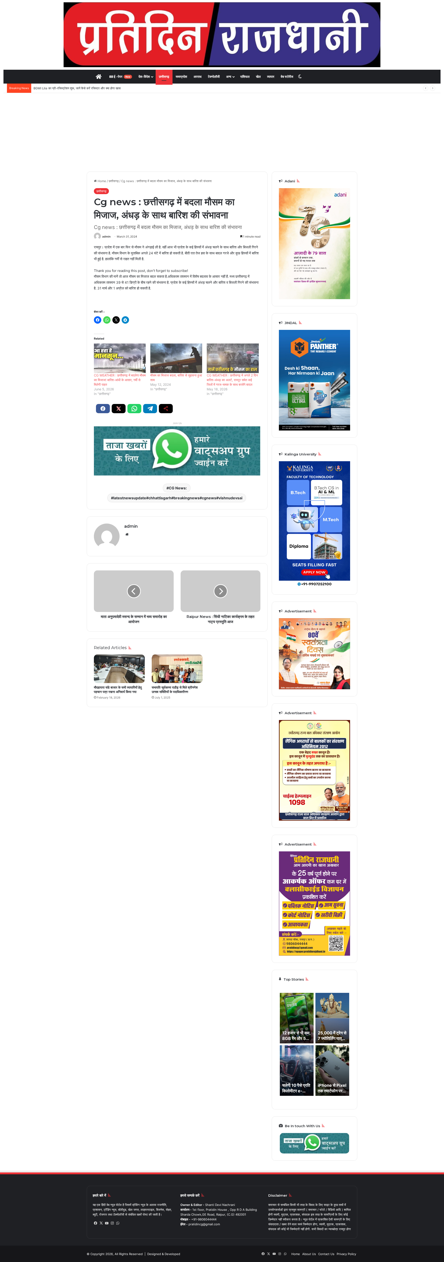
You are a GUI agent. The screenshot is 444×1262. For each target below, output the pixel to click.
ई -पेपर (121, 76)
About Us (309, 1254)
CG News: (178, 488)
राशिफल (245, 76)
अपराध (197, 76)
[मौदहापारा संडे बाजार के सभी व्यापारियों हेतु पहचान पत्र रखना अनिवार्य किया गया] (119, 668)
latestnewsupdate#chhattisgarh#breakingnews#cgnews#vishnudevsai (177, 498)
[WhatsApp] (117, 1223)
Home (101, 181)
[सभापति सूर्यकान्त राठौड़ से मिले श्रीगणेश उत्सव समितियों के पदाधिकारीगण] (177, 668)
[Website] (127, 534)
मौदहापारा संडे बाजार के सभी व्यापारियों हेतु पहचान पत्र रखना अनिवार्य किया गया (118, 689)
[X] (101, 1223)
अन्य (228, 76)
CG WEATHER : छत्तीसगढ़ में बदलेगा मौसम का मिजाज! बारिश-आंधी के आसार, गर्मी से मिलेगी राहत (120, 379)
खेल (258, 76)
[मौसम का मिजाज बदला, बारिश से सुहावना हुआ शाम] (176, 358)
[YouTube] (106, 1223)
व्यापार (270, 76)
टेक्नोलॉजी (214, 76)
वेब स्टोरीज (287, 76)
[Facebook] (95, 1223)
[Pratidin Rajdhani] (222, 34)
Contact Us (326, 1254)
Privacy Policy (346, 1254)
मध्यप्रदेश (181, 76)
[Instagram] (112, 1223)
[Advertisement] (222, 132)
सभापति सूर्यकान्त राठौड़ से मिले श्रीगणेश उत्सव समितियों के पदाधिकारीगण (175, 689)
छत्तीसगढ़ (164, 76)
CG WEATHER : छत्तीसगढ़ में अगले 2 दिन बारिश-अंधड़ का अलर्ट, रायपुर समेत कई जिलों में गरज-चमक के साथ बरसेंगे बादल (232, 379)
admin (106, 236)
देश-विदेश (144, 76)
